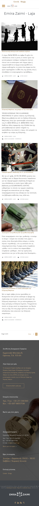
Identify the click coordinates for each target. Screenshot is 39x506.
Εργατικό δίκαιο (24, 199)
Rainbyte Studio (11, 488)
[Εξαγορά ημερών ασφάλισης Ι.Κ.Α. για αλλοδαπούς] (19, 157)
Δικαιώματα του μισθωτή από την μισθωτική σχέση (18, 232)
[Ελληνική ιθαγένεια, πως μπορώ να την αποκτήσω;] (19, 94)
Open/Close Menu (3, 6)
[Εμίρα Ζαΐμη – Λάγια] (12, 5)
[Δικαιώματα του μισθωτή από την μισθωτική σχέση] (19, 217)
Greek (5, 473)
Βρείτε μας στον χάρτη (9, 446)
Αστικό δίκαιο (23, 76)
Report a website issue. (24, 488)
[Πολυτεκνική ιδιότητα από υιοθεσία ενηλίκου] (19, 36)
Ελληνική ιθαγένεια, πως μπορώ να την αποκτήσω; (17, 109)
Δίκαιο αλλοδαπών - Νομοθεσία (12, 139)
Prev (29, 334)
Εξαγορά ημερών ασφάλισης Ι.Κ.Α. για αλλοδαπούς (17, 172)
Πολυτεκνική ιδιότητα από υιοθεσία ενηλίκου (16, 51)
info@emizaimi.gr (13, 443)
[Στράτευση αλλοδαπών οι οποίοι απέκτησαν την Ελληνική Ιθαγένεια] (19, 274)
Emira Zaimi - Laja (19, 13)
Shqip (10, 473)
